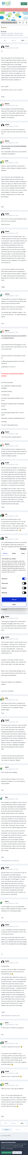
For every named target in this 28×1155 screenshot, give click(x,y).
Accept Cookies (7, 1152)
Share (7, 1129)
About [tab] (23, 553)
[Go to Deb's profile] (2, 538)
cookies (11, 1144)
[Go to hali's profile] (2, 515)
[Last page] (26, 40)
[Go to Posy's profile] (2, 699)
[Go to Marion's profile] (2, 104)
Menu (23, 3)
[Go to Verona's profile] (2, 294)
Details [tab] (14, 553)
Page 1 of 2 (14, 40)
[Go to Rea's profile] (2, 1042)
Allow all (14, 599)
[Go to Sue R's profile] (2, 768)
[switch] (24, 583)
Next (23, 40)
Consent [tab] (5, 553)
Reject (14, 604)
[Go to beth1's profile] (2, 161)
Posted (11, 47)
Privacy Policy (9, 1148)
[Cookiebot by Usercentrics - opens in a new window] (20, 549)
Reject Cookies (17, 1152)
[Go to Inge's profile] (2, 798)
